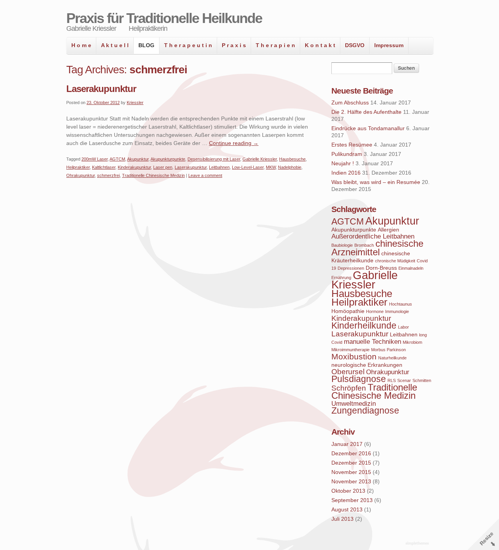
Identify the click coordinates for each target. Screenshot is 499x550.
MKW (271, 167)
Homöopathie (348, 311)
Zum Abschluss (350, 102)
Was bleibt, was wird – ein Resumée (375, 182)
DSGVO (355, 45)
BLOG (146, 45)
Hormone (375, 311)
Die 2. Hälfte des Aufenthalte (366, 112)
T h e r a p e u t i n (188, 45)
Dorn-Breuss (381, 268)
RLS (392, 380)
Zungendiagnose (365, 411)
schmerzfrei (108, 175)
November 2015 (351, 472)
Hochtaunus (400, 304)
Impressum (388, 45)
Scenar (404, 380)
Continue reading (233, 143)
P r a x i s (234, 45)
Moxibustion (354, 356)
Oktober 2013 (348, 491)
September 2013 (352, 500)
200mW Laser (94, 159)
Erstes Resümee (351, 144)
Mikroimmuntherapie (350, 349)
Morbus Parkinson (388, 349)
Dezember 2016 (351, 453)
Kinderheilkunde (363, 326)
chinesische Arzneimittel (377, 247)
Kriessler (135, 102)
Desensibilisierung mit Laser (214, 159)
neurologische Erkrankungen (366, 365)
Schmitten (421, 380)
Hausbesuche (292, 159)
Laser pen (162, 167)
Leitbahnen (219, 167)
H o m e (81, 45)
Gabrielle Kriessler (259, 159)
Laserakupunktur (101, 88)
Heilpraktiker (78, 167)
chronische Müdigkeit (395, 260)
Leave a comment (205, 175)
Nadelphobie (289, 167)
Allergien (388, 229)
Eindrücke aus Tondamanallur (368, 128)
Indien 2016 (346, 173)
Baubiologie (342, 245)
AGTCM (117, 159)
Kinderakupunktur (134, 167)
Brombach (364, 245)
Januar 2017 (347, 444)
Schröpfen (348, 388)
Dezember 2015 (351, 463)
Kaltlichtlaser (103, 167)
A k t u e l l (115, 45)
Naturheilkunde (392, 357)
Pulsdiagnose (358, 379)
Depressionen (351, 268)
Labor (403, 327)
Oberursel (348, 372)
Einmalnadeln (410, 268)
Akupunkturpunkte (167, 159)
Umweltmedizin (353, 403)
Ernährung (341, 277)
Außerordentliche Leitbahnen (372, 236)
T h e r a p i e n (275, 45)
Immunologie (397, 311)
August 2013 (347, 509)
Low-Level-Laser (248, 167)
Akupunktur (138, 159)
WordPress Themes (418, 543)
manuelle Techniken (372, 341)
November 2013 (351, 481)
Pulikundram (346, 154)
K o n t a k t (320, 45)
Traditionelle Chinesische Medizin (153, 175)
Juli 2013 (342, 519)
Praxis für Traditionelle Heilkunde (164, 18)
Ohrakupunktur (80, 175)
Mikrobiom (412, 342)
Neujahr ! (342, 163)
